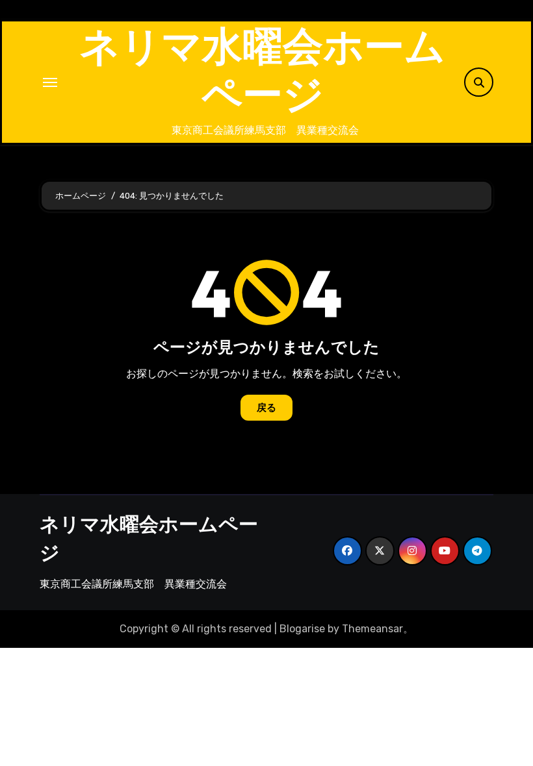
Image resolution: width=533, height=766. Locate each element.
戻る (266, 408)
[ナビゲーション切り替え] (50, 82)
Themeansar (372, 629)
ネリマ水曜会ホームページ (262, 69)
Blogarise (302, 629)
